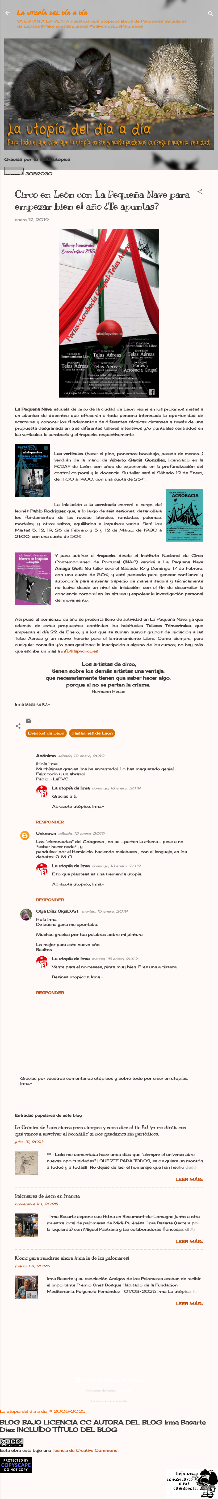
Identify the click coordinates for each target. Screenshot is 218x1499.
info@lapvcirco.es (79, 651)
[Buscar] (210, 14)
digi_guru (124, 1390)
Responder (50, 822)
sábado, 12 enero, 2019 (81, 756)
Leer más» (189, 1179)
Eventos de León (46, 733)
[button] (200, 192)
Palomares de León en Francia (47, 1196)
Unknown (46, 833)
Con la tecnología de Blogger (112, 1380)
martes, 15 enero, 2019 (105, 911)
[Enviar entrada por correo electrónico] (29, 722)
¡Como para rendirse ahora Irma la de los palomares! (72, 1258)
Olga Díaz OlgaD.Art (58, 911)
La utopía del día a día (52, 12)
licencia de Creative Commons (85, 1450)
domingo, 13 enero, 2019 (116, 788)
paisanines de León (92, 733)
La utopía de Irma (71, 787)
